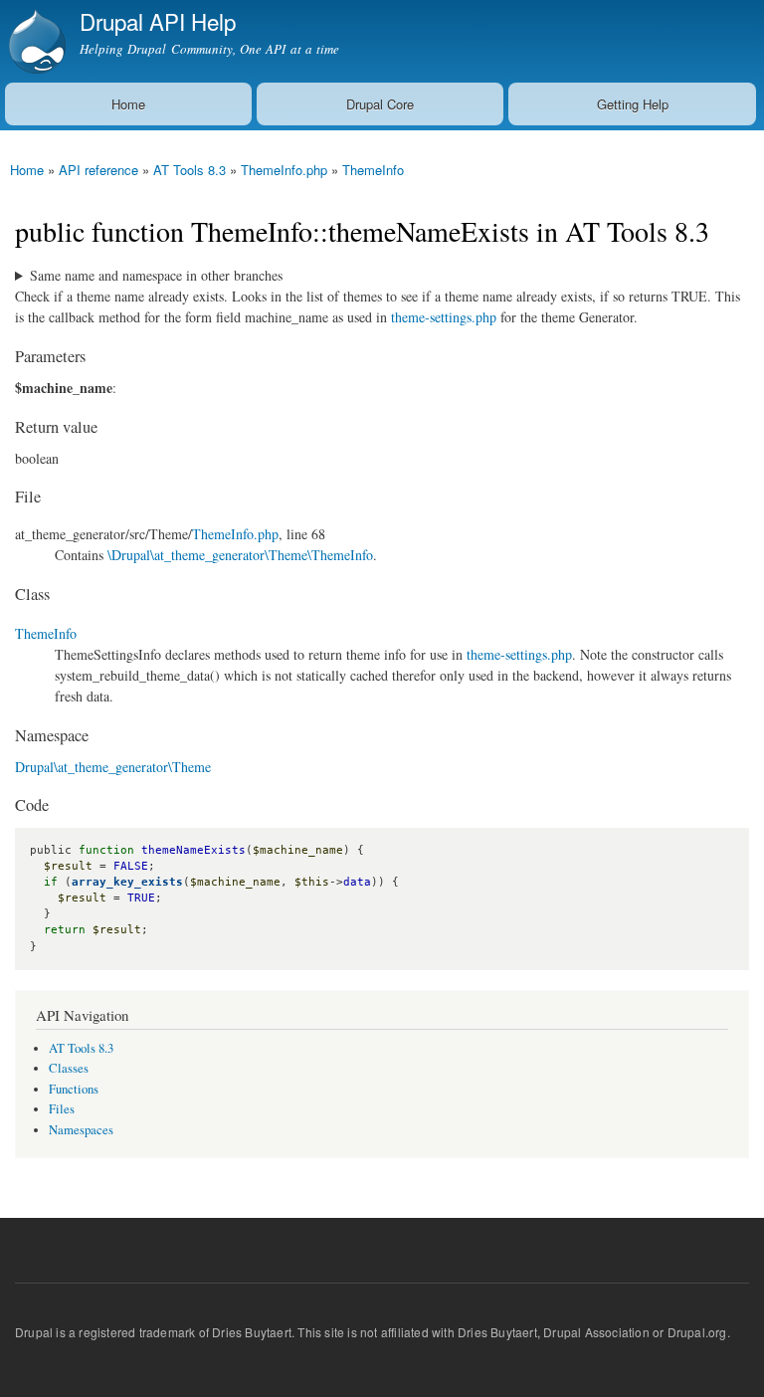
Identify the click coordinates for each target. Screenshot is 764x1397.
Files (62, 1108)
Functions (73, 1089)
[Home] (35, 41)
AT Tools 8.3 (189, 169)
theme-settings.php (443, 316)
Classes (69, 1068)
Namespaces (81, 1129)
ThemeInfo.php (284, 169)
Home (128, 104)
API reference (98, 169)
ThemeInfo (373, 169)
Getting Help (632, 104)
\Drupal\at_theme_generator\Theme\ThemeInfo (240, 554)
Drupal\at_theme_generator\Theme (113, 766)
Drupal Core (380, 104)
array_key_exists (127, 882)
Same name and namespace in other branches (156, 275)
